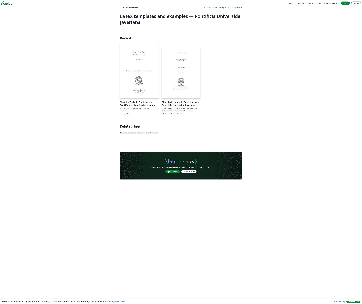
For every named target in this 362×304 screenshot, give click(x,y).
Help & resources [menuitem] (330, 3)
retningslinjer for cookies (117, 301)
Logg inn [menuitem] (356, 3)
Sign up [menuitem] (345, 3)
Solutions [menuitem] (301, 3)
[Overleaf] (7, 3)
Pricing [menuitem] (318, 3)
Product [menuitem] (290, 3)
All (210, 8)
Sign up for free (172, 172)
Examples (222, 8)
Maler (215, 8)
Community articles (235, 8)
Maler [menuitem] (311, 3)
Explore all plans (189, 172)
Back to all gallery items (129, 8)
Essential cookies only (338, 301)
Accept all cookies (353, 302)
